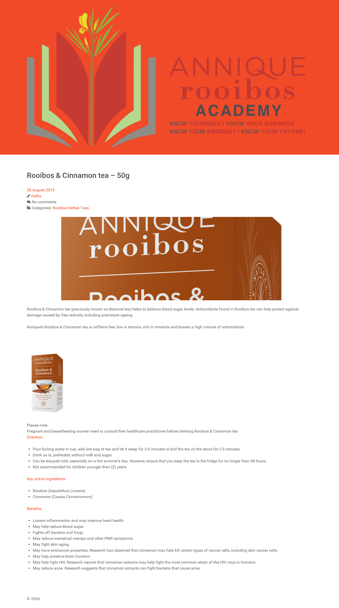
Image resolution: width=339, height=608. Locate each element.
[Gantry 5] (169, 77)
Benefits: (34, 508)
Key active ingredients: (46, 478)
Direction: (35, 437)
